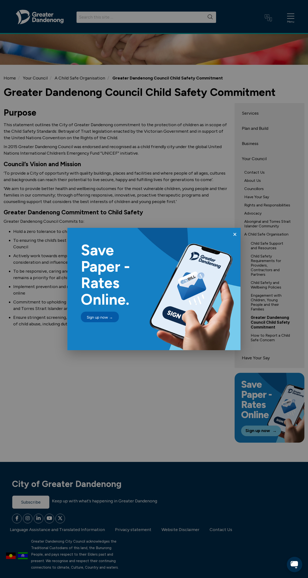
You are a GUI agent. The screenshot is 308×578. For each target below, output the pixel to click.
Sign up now (100, 317)
